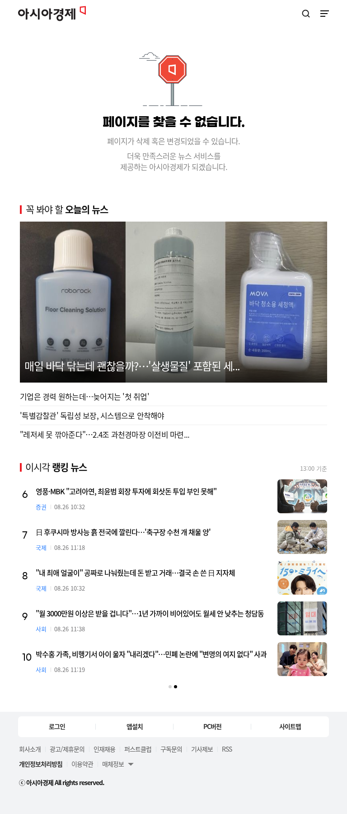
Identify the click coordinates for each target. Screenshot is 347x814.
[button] (170, 686)
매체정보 (113, 763)
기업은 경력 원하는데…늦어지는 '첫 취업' (84, 396)
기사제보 (202, 748)
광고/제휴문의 (67, 748)
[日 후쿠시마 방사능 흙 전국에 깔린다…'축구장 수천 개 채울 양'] (302, 537)
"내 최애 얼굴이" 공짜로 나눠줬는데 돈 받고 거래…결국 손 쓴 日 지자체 (135, 572)
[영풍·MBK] (302, 496)
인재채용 (104, 748)
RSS (227, 748)
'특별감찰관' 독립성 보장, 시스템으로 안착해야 (92, 415)
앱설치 (135, 726)
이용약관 (82, 763)
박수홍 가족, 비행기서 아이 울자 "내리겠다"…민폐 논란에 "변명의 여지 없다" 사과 (151, 653)
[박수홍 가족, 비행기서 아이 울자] (302, 659)
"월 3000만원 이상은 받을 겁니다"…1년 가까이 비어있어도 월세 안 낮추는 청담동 (150, 613)
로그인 (57, 726)
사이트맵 (290, 726)
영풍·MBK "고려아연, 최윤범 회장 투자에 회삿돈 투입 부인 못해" (126, 491)
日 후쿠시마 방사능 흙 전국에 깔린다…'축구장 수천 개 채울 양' (123, 531)
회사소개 (30, 748)
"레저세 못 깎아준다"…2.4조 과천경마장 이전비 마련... (104, 434)
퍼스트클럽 (137, 748)
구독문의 (171, 748)
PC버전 (212, 726)
